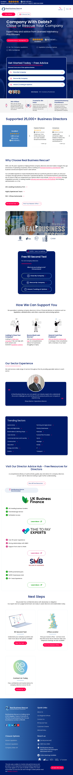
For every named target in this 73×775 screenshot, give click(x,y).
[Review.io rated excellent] (17, 1)
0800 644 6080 (38, 3)
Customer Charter (43, 726)
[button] (30, 136)
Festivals (39, 431)
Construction (11, 441)
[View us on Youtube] (18, 725)
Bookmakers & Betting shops (16, 431)
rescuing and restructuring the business (43, 179)
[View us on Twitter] (9, 725)
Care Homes (11, 435)
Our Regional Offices (43, 716)
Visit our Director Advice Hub (57, 339)
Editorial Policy (41, 730)
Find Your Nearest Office (31, 204)
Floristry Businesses (42, 428)
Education (10, 445)
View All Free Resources (35, 483)
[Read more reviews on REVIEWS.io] (14, 141)
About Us (40, 712)
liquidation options (17, 345)
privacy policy (13, 771)
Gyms (38, 438)
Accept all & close (57, 768)
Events (9, 451)
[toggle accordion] (24, 191)
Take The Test (19, 643)
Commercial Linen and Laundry (17, 438)
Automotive (11, 425)
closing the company (55, 177)
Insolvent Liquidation (11, 744)
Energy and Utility (12, 448)
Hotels (38, 445)
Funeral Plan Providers (43, 435)
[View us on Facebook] (6, 725)
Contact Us (19, 689)
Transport (39, 451)
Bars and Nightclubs (13, 428)
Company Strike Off (11, 748)
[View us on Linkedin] (12, 725)
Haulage (39, 441)
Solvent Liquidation (11, 740)
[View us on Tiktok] (15, 725)
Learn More (35, 522)
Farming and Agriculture (43, 425)
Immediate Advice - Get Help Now (17, 40)
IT (37, 448)
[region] (49, 136)
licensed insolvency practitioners (50, 168)
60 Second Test (11, 204)
